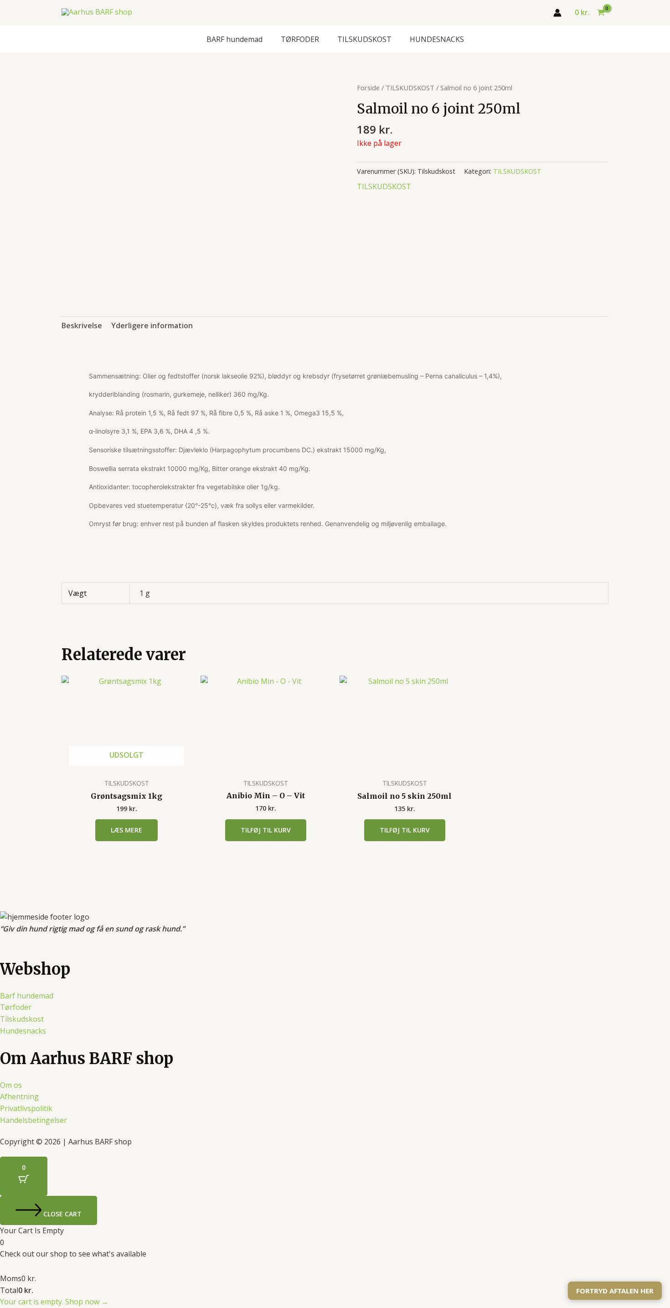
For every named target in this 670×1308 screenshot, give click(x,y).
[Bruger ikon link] (557, 13)
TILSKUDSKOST (364, 39)
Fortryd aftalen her (615, 1290)
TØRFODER (300, 39)
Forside (368, 87)
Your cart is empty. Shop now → (54, 1302)
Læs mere (126, 830)
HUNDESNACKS (437, 39)
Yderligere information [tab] (152, 326)
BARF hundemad (234, 39)
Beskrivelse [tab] (82, 326)
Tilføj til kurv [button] (266, 830)
